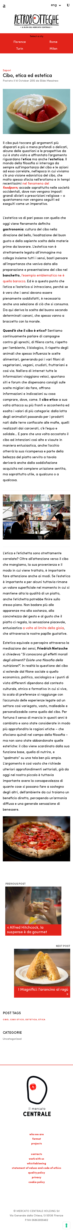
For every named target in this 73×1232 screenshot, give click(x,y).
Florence (19, 42)
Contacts (36, 1154)
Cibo (6, 1020)
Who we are (36, 1134)
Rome (53, 42)
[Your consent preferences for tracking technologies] (66, 1225)
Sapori (7, 70)
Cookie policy (36, 1182)
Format (36, 1139)
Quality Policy (36, 1172)
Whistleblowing (36, 1163)
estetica (31, 1020)
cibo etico (17, 1020)
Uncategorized (12, 1039)
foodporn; (10, 188)
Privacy (36, 1177)
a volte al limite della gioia (43, 628)
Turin (19, 48)
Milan (53, 48)
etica (41, 1020)
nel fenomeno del (35, 184)
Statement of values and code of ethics (36, 1168)
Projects (36, 1143)
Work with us (36, 1159)
